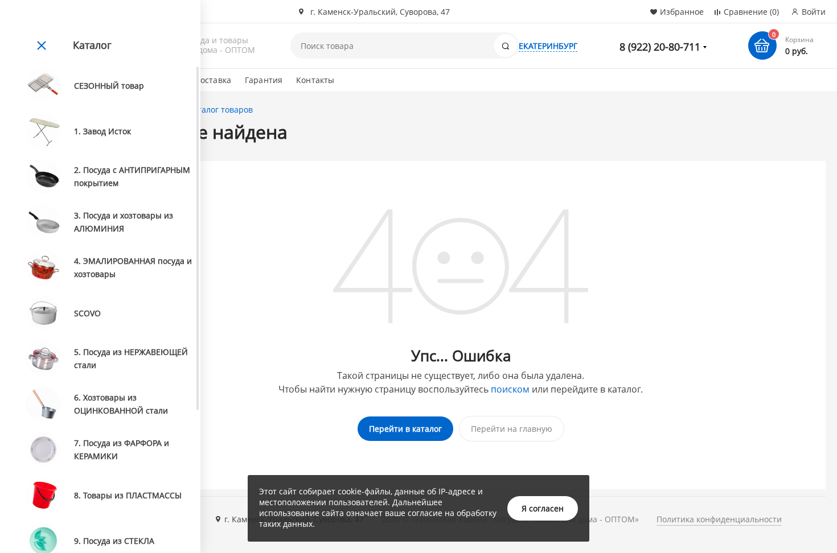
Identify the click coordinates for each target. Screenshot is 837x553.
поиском (510, 389)
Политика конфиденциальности (719, 519)
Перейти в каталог (405, 428)
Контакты (315, 80)
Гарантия (263, 80)
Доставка (213, 80)
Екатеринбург (548, 45)
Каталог (92, 45)
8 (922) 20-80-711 (659, 46)
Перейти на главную (511, 428)
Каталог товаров (220, 109)
